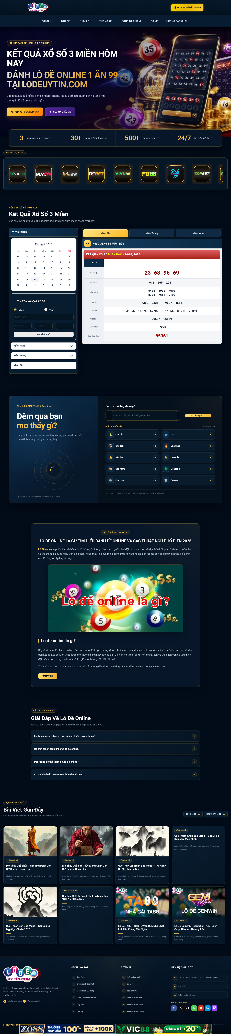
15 (61, 268)
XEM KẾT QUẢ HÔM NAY (25, 111)
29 (35, 256)
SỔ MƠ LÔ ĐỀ (193, 814)
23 (69, 274)
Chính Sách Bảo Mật (83, 984)
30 (43, 256)
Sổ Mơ (127, 984)
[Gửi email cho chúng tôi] (187, 1008)
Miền (21, 310)
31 (52, 256)
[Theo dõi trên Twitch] (214, 1008)
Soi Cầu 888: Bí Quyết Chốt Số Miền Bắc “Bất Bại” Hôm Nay (85, 898)
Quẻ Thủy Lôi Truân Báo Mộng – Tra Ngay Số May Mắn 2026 (142, 867)
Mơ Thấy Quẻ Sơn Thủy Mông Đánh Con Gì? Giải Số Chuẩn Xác (84, 867)
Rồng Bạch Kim (131, 21)
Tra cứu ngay (198, 415)
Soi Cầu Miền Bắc (132, 998)
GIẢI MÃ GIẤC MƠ (60, 111)
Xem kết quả (43, 334)
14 (52, 268)
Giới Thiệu (79, 977)
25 (26, 279)
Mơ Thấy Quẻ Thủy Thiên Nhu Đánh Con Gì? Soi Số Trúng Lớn (28, 867)
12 (35, 268)
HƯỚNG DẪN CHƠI (176, 21)
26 (35, 279)
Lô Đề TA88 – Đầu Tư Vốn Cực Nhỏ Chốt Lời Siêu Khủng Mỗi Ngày (141, 927)
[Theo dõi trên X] (180, 1008)
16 (69, 268)
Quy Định (78, 1005)
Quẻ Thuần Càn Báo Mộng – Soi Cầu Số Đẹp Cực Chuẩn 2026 (28, 927)
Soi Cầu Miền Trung (133, 1012)
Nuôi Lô (84, 21)
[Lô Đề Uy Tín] (22, 974)
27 (18, 256)
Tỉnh (51, 310)
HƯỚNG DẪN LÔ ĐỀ (215, 814)
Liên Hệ (78, 1012)
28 (26, 256)
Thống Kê (105, 21)
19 (35, 274)
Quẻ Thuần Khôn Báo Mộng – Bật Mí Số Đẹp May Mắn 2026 (196, 837)
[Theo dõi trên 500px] (208, 1008)
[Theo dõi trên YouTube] (201, 1008)
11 (26, 268)
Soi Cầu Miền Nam (133, 1005)
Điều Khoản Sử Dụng (83, 991)
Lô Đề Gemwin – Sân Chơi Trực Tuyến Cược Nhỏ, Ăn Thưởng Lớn (195, 927)
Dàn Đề (65, 21)
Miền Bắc (19, 365)
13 (43, 268)
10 (18, 268)
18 (26, 274)
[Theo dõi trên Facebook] (174, 1008)
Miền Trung (20, 355)
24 (18, 279)
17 (18, 274)
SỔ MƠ (155, 21)
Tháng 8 (40, 244)
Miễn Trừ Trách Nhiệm (84, 998)
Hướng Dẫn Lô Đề (132, 977)
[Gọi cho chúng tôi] (194, 1008)
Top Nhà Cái (130, 991)
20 (43, 274)
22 (61, 274)
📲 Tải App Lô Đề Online (187, 7)
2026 (49, 244)
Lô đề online (45, 549)
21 (52, 274)
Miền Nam (19, 345)
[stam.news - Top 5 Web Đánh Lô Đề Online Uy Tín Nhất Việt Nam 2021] (39, 7)
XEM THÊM (47, 676)
